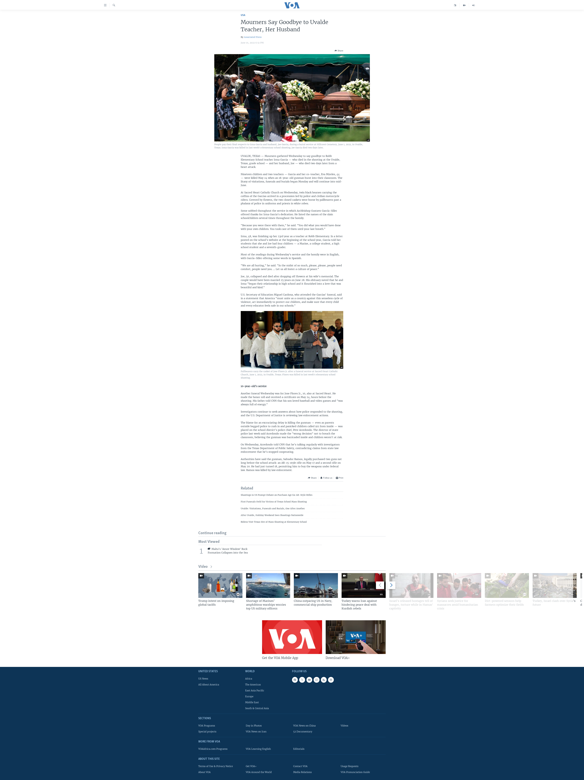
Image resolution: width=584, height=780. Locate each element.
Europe (249, 696)
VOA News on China (304, 725)
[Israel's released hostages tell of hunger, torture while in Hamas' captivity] (411, 585)
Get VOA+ (251, 766)
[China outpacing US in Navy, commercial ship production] (316, 585)
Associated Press (253, 37)
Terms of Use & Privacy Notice (215, 766)
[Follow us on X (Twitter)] (302, 680)
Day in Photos (254, 725)
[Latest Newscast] (473, 5)
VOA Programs (206, 725)
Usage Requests (349, 766)
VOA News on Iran (256, 731)
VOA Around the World (259, 772)
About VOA (204, 772)
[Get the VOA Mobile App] (292, 637)
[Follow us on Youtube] (309, 680)
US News (203, 678)
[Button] (338, 50)
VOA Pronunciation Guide (355, 772)
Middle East (252, 702)
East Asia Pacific (254, 690)
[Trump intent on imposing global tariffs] (220, 585)
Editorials (298, 748)
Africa (248, 678)
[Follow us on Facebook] (295, 680)
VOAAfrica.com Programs (213, 748)
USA (243, 15)
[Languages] (455, 5)
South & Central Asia (257, 708)
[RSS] (324, 680)
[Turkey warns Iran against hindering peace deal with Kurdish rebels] (364, 585)
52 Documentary (302, 731)
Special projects (207, 731)
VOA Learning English (258, 748)
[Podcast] (331, 680)
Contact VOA (300, 766)
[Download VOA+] (356, 637)
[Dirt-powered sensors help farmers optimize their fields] (507, 585)
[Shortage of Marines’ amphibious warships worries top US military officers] (268, 585)
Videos (344, 725)
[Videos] (464, 5)
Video (203, 567)
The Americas (253, 684)
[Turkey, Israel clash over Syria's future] (555, 585)
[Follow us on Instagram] (316, 680)
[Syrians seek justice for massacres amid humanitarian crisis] (459, 585)
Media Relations (302, 772)
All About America (208, 684)
